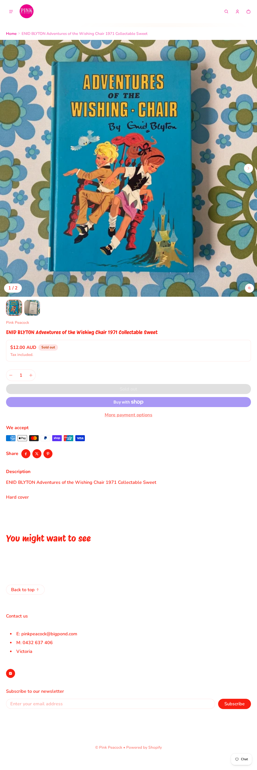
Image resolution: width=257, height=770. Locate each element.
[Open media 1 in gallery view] (14, 308)
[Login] (237, 12)
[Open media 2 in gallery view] (32, 308)
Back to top (23, 590)
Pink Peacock (110, 747)
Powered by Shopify (144, 747)
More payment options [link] (128, 415)
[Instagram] (10, 673)
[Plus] (30, 375)
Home (11, 33)
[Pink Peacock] (26, 11)
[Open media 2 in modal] (128, 168)
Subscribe (234, 704)
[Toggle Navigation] (11, 12)
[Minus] (10, 375)
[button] (226, 12)
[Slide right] (248, 168)
